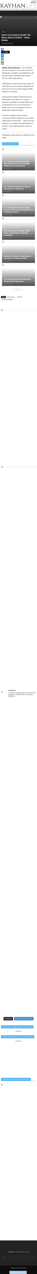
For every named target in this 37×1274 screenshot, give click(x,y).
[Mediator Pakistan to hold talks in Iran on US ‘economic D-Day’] (18, 251)
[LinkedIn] (18, 55)
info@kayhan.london (22, 1252)
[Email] (18, 60)
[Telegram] (18, 58)
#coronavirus (11, 297)
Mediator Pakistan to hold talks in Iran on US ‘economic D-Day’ (17, 257)
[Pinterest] (21, 1258)
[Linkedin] (16, 1258)
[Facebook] (18, 49)
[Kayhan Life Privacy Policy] (18, 1268)
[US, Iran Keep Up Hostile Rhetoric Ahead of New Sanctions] (18, 274)
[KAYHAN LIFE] (18, 5)
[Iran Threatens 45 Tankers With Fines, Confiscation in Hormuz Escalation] (18, 227)
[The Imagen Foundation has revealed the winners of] (18, 840)
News (3, 31)
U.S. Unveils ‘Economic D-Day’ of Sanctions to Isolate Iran (17, 188)
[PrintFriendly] (18, 63)
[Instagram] (10, 1258)
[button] (34, 13)
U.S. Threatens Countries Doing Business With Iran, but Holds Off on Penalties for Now (18, 210)
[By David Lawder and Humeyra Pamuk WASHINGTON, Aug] (18, 993)
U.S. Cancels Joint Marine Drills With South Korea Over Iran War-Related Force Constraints (17, 163)
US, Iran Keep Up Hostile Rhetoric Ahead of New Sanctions (17, 280)
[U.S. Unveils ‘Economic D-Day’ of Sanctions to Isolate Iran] (18, 181)
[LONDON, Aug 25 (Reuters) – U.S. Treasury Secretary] (18, 725)
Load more (18, 289)
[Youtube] (32, 1258)
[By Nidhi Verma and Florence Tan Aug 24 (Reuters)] (18, 939)
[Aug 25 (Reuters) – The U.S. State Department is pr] (18, 789)
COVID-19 (19, 297)
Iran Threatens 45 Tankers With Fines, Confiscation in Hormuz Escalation (16, 233)
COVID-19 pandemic (7, 299)
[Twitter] (27, 1258)
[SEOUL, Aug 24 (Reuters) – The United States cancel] (18, 879)
